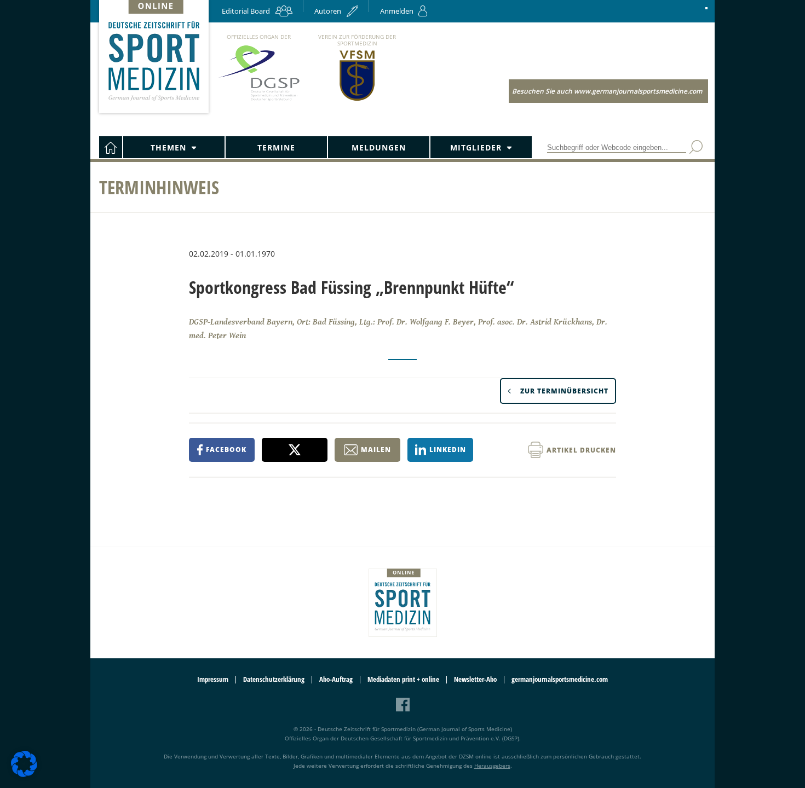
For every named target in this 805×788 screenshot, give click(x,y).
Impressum (212, 679)
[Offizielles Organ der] (258, 100)
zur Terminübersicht (564, 391)
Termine (276, 147)
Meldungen (379, 147)
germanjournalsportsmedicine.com (559, 679)
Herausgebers (492, 765)
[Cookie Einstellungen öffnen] (24, 775)
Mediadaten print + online (403, 679)
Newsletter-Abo (475, 679)
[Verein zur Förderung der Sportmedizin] (357, 100)
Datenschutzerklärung (273, 679)
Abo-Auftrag (336, 679)
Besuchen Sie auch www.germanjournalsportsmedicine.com (607, 91)
